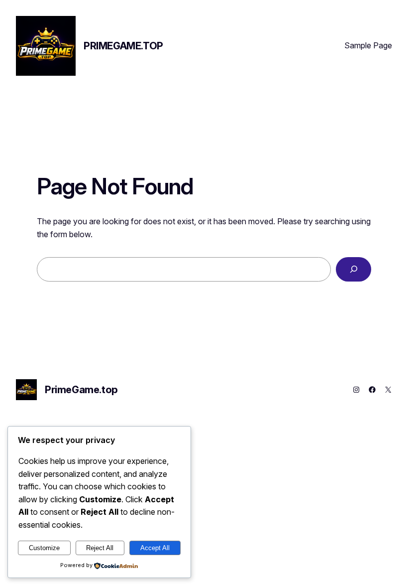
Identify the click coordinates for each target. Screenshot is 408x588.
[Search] (353, 269)
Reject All (99, 548)
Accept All (155, 548)
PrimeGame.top (123, 46)
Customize (44, 548)
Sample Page (368, 45)
